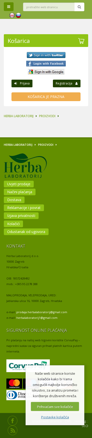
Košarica (19, 40)
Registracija (65, 83)
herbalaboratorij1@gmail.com (36, 318)
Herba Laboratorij (18, 116)
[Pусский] (18, 15)
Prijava (23, 83)
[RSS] (12, 430)
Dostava (14, 199)
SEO (85, 425)
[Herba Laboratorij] (39, 166)
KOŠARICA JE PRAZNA (46, 96)
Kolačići (13, 223)
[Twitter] (46, 55)
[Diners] (22, 395)
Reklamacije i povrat (24, 207)
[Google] (46, 72)
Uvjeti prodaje (18, 183)
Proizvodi (47, 116)
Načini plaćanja (19, 191)
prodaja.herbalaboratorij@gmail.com (41, 312)
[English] (12, 15)
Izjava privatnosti (21, 215)
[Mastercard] (14, 384)
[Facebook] (46, 63)
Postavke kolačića (55, 417)
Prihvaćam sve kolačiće (55, 406)
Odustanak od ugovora (26, 231)
